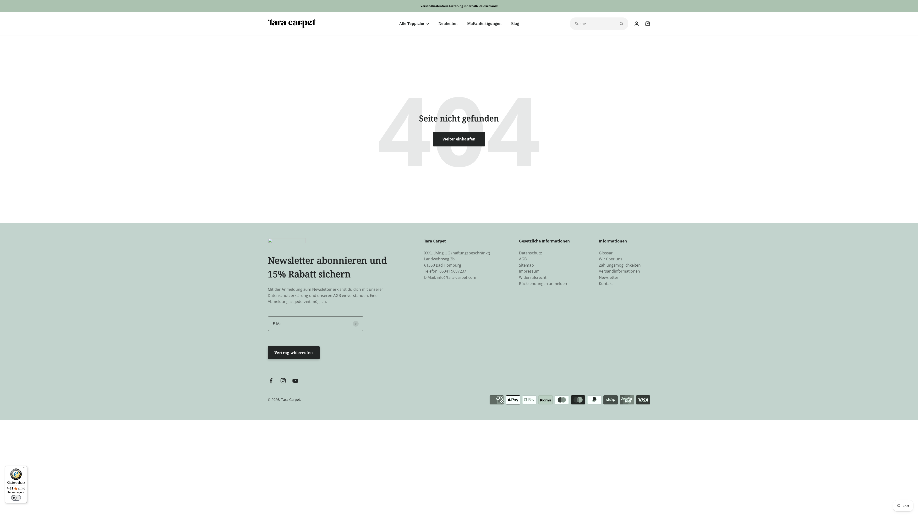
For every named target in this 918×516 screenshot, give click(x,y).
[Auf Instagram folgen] (283, 380)
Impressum (529, 271)
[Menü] (24, 469)
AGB (337, 295)
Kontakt (606, 283)
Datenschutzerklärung (288, 295)
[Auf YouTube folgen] (295, 380)
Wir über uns (610, 259)
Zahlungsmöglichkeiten (620, 265)
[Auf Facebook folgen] (271, 380)
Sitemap (526, 265)
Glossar (606, 253)
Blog (515, 23)
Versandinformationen (619, 271)
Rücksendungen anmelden (543, 283)
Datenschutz (530, 253)
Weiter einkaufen (459, 139)
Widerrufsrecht (532, 277)
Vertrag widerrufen (293, 352)
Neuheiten (448, 23)
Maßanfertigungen (484, 23)
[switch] (16, 498)
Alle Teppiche (411, 23)
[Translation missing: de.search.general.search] (621, 24)
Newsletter (608, 277)
